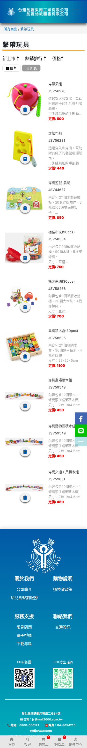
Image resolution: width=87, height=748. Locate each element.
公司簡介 (24, 589)
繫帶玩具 (27, 29)
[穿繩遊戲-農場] (24, 198)
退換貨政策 (62, 589)
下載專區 (24, 643)
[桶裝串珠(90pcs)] (24, 247)
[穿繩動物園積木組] (24, 441)
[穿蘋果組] (24, 99)
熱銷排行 (34, 58)
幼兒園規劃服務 (24, 597)
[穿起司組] (24, 149)
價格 (56, 58)
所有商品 (10, 29)
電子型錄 (24, 635)
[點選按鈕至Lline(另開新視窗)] (81, 430)
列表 (33, 68)
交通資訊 (63, 627)
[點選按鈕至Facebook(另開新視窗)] (81, 418)
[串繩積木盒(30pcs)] (24, 346)
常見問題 (24, 627)
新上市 (9, 58)
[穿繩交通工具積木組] (24, 487)
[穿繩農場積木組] (24, 395)
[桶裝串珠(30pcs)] (24, 297)
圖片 (13, 68)
